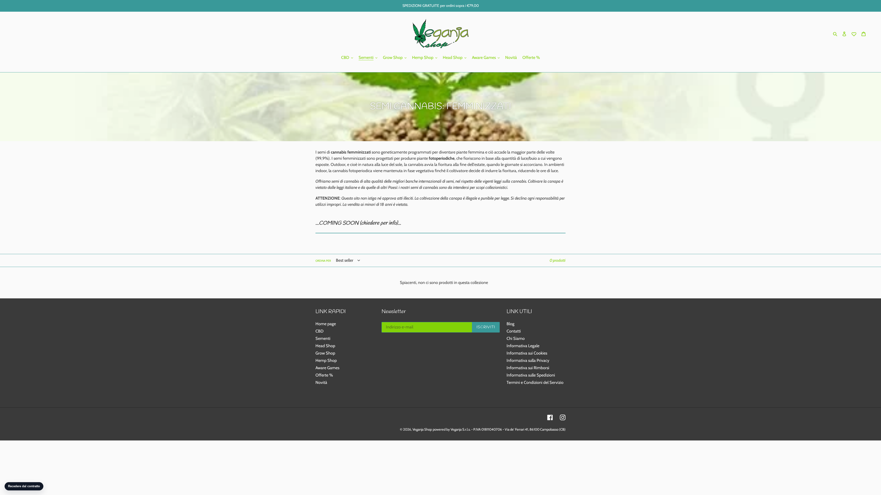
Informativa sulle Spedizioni (531, 375)
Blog (510, 323)
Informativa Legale (523, 345)
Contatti (514, 331)
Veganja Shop (422, 429)
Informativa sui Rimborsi (528, 367)
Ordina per (323, 260)
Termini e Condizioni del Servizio (535, 382)
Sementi (322, 338)
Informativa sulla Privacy (528, 360)
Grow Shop (325, 353)
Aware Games (327, 367)
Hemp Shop (326, 360)
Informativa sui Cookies (527, 353)
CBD (319, 331)
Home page (325, 323)
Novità (321, 382)
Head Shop (325, 345)
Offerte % (324, 375)
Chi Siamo (516, 338)
